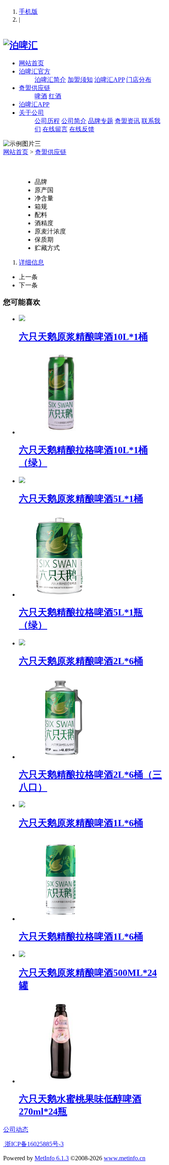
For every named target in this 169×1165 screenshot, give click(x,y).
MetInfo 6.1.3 (52, 1158)
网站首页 (31, 63)
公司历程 (47, 121)
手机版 (28, 11)
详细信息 (31, 262)
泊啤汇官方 (34, 71)
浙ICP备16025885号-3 (33, 1144)
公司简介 (73, 121)
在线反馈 (81, 129)
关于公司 (31, 112)
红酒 (55, 96)
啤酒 (41, 96)
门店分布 (138, 79)
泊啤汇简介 (50, 79)
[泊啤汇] (20, 45)
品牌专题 (100, 121)
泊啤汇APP (109, 79)
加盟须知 (80, 79)
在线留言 (55, 129)
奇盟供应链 (34, 88)
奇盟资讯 (127, 121)
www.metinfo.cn (124, 1158)
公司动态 (15, 1129)
